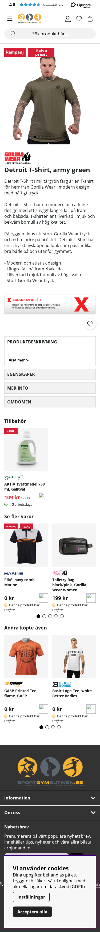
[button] (50, 4)
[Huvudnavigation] (9, 19)
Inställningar (31, 897)
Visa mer (17, 360)
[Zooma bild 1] (50, 97)
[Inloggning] (67, 19)
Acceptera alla (32, 912)
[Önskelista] (79, 19)
